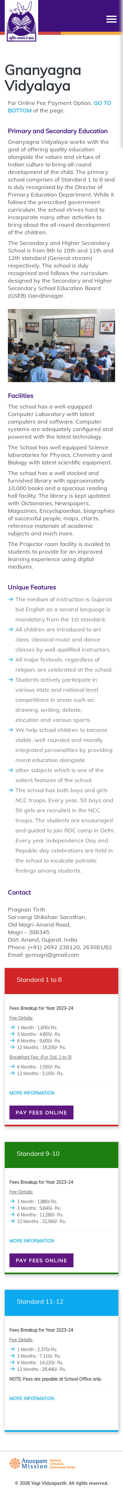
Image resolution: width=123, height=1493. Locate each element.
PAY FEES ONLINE (41, 1112)
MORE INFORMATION (31, 1093)
